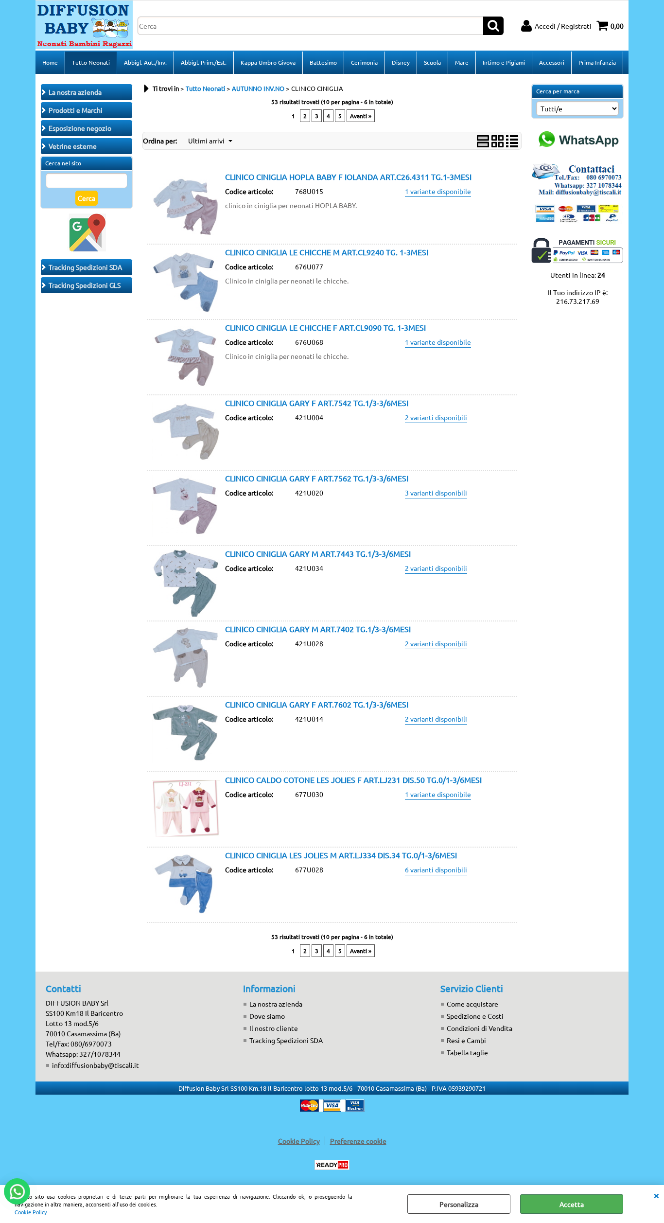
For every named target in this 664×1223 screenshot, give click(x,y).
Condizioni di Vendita (479, 1028)
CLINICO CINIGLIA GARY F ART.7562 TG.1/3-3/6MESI (316, 478)
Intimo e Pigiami (504, 62)
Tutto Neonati (91, 62)
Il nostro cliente (273, 1028)
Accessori (551, 62)
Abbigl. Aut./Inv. (145, 62)
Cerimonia (364, 62)
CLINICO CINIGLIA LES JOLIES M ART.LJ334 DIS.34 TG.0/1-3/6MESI (341, 855)
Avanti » (360, 116)
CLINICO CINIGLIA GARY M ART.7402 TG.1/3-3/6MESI (318, 629)
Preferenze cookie (358, 1140)
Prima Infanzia (597, 62)
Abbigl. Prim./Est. (204, 62)
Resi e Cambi (466, 1040)
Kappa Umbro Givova (268, 62)
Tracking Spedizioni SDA (286, 1040)
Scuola (432, 62)
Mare (462, 62)
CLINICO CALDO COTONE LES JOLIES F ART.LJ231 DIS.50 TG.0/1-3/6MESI (353, 779)
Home (50, 62)
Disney (401, 62)
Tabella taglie (467, 1052)
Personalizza (458, 1204)
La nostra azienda (275, 1003)
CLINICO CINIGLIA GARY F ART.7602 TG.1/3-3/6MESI (316, 704)
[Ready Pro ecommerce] (332, 1165)
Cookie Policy (31, 1212)
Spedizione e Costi (475, 1015)
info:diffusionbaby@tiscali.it (95, 1065)
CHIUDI (656, 1195)
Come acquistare (472, 1003)
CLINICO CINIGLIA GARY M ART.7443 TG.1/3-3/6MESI (318, 553)
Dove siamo (267, 1015)
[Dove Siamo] (86, 249)
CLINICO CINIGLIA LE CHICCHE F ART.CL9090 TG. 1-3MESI (325, 327)
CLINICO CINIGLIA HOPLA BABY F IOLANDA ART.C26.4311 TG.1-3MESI (348, 176)
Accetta (571, 1204)
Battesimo (323, 62)
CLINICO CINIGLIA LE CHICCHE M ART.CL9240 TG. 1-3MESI (326, 252)
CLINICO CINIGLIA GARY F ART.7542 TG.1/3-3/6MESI (316, 403)
